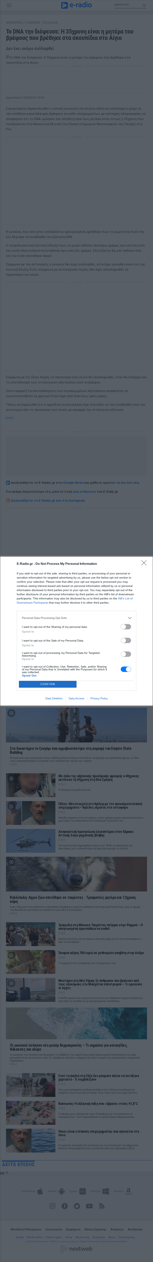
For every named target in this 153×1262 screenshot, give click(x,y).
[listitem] (76, 618)
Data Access (76, 698)
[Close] (145, 564)
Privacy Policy (99, 698)
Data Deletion (54, 698)
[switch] (126, 626)
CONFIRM (47, 684)
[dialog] (76, 631)
